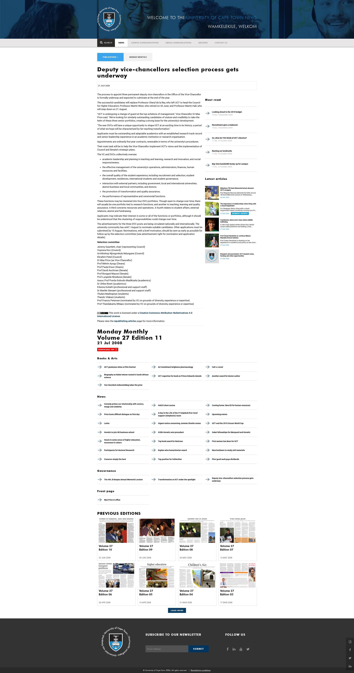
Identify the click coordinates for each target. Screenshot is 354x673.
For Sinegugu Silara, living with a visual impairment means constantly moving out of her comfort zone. (238, 209)
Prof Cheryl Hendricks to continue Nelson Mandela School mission (235, 237)
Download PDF (106, 350)
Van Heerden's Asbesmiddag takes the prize (123, 385)
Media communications (178, 43)
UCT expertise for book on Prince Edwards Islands (179, 376)
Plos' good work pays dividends (225, 459)
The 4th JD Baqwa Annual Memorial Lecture (123, 479)
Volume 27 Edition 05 (146, 592)
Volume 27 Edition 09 (146, 547)
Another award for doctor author (226, 376)
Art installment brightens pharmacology (175, 367)
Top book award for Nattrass (170, 441)
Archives (203, 43)
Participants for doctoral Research (119, 450)
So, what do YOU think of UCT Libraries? (229, 138)
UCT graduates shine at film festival (120, 367)
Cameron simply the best (115, 459)
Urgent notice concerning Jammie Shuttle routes (179, 423)
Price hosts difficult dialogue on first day (122, 414)
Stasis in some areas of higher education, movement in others (122, 441)
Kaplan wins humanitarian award (172, 450)
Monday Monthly (138, 57)
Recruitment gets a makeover (225, 125)
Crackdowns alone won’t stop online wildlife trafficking (236, 221)
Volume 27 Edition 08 (186, 547)
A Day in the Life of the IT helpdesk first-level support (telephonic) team (178, 414)
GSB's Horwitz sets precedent (171, 432)
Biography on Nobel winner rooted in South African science (126, 376)
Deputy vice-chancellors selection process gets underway (232, 479)
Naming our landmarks (222, 151)
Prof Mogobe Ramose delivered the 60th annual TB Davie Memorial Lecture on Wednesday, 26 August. (238, 194)
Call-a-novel (217, 367)
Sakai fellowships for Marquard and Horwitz (231, 432)
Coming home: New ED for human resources (231, 405)
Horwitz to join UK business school (119, 432)
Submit (198, 648)
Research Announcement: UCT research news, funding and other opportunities (237, 255)
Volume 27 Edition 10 (106, 547)
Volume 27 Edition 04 (186, 592)
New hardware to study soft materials (228, 450)
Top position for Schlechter (170, 459)
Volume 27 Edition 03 (227, 592)
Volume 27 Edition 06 (106, 592)
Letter (107, 423)
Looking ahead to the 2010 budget (227, 112)
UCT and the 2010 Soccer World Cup (228, 423)
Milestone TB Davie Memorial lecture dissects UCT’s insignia (237, 189)
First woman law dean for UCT (225, 441)
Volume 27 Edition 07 (227, 547)
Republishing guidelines (200, 670)
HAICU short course (166, 405)
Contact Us (221, 43)
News (121, 43)
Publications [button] (110, 57)
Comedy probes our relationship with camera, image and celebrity (124, 405)
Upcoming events (219, 414)
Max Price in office (112, 500)
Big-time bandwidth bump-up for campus (230, 164)
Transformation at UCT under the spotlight (176, 479)
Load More (177, 610)
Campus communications (145, 43)
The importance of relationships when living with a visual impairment (238, 205)
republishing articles (125, 321)
